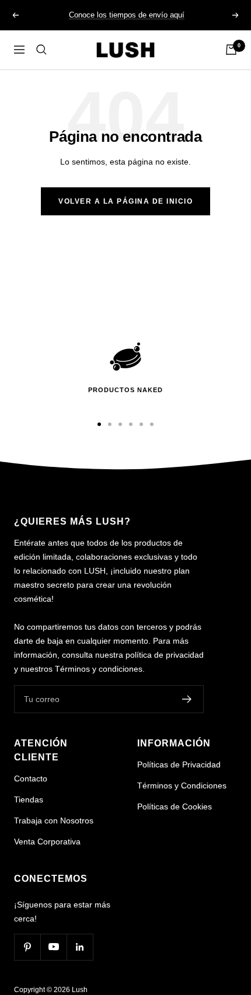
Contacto (30, 778)
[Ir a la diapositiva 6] (152, 424)
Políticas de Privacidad (179, 764)
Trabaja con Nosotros (53, 820)
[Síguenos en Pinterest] (27, 947)
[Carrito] (231, 49)
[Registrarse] (187, 699)
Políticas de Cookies (174, 806)
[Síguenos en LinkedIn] (80, 947)
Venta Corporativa (47, 841)
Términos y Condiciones (181, 785)
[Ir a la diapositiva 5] (141, 424)
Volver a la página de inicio (125, 201)
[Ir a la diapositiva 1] (99, 424)
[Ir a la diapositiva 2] (109, 424)
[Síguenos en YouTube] (53, 947)
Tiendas (28, 799)
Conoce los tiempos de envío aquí (126, 15)
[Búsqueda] (41, 49)
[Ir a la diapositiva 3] (120, 424)
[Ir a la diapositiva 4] (131, 424)
